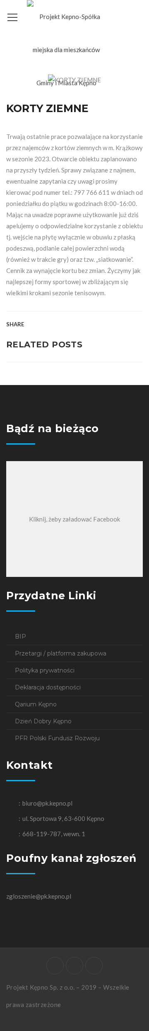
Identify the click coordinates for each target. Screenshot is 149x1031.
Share (15, 324)
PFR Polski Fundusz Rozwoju (57, 738)
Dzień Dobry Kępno (43, 721)
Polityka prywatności (44, 670)
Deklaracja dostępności (48, 687)
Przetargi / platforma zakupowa (60, 653)
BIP (20, 636)
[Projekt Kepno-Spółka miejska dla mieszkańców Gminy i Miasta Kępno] (66, 49)
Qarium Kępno (36, 704)
